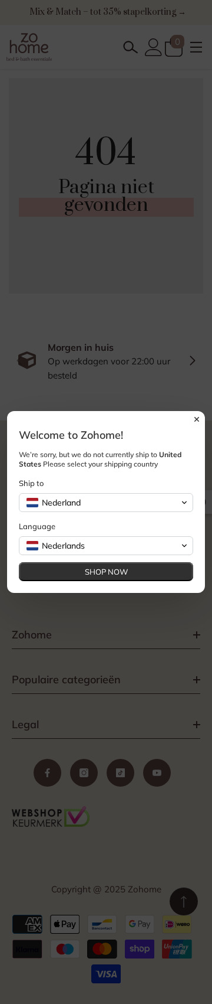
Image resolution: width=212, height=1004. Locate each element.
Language (37, 526)
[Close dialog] (197, 419)
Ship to (31, 483)
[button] (106, 502)
